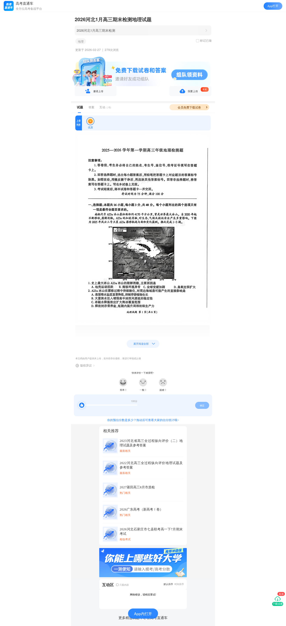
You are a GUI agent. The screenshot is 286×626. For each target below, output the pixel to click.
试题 (80, 107)
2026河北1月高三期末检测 (96, 30)
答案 (91, 107)
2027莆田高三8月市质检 (137, 487)
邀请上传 (98, 91)
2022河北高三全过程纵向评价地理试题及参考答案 (151, 465)
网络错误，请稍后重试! (143, 594)
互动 (105, 107)
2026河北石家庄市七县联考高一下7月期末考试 (151, 531)
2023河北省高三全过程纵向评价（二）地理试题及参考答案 (151, 443)
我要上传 (193, 91)
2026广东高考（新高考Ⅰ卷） (141, 509)
